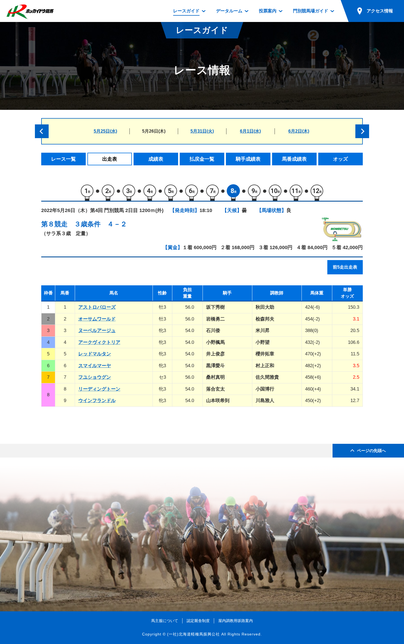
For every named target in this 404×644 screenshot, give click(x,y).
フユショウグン (94, 377)
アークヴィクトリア (99, 342)
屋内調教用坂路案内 (235, 620)
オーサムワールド (97, 319)
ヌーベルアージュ (97, 330)
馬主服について (164, 620)
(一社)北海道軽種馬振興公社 (193, 634)
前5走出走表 (345, 267)
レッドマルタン (94, 353)
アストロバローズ (97, 307)
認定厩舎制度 (198, 620)
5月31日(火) (202, 131)
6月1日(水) (250, 131)
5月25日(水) (105, 131)
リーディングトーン (99, 389)
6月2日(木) (298, 131)
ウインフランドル (97, 400)
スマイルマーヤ (94, 365)
